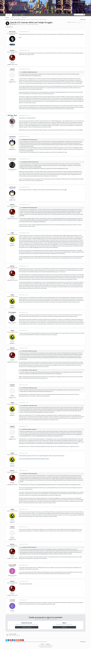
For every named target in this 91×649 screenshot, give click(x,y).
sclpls (12, 233)
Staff (18, 17)
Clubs (22, 14)
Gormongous (12, 159)
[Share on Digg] (13, 640)
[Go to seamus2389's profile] (12, 571)
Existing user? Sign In (73, 1)
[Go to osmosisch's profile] (12, 143)
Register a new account (26, 627)
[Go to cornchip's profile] (12, 606)
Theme (42, 644)
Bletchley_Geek (12, 115)
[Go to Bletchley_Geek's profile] (12, 121)
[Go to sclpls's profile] (12, 239)
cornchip (12, 600)
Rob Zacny (13, 24)
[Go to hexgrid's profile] (12, 75)
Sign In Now (64, 627)
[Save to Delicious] (15, 640)
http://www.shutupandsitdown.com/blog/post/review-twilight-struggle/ (34, 458)
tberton (12, 50)
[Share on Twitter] (6, 640)
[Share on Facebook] (8, 640)
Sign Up (82, 1)
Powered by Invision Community (45, 647)
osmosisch (12, 136)
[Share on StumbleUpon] (19, 640)
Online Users (23, 17)
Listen (20, 37)
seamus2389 (12, 565)
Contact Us (48, 644)
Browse (8, 14)
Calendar (13, 17)
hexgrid (12, 69)
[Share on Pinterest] (23, 640)
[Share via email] (21, 640)
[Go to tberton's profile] (12, 58)
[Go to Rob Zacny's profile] (7, 23)
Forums (7, 17)
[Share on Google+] (11, 640)
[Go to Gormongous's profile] (12, 165)
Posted (24, 31)
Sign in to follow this (72, 22)
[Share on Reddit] (17, 640)
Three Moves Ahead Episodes (32, 24)
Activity (15, 14)
